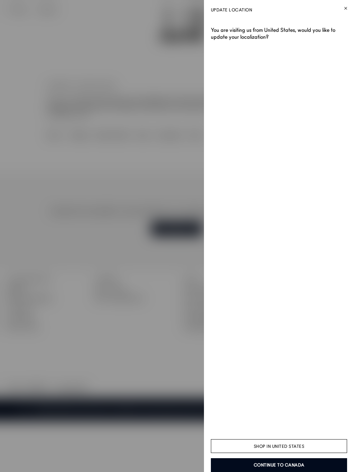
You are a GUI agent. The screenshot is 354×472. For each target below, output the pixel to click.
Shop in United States (279, 446)
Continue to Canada (279, 465)
